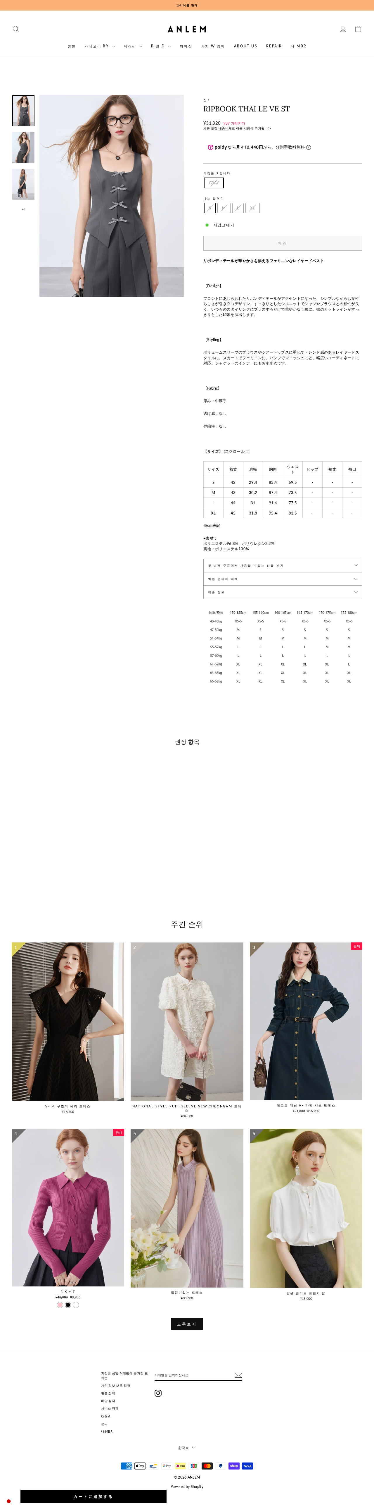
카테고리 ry (97, 46)
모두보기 (187, 1324)
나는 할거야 (213, 198)
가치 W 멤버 (213, 46)
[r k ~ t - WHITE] (76, 1305)
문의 (104, 1424)
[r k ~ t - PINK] (60, 1305)
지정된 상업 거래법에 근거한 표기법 (124, 1375)
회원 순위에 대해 (223, 579)
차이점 (186, 46)
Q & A (106, 1416)
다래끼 (131, 46)
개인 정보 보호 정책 (116, 1385)
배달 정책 (108, 1401)
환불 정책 (108, 1393)
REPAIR (274, 46)
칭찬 (71, 46)
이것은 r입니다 (217, 173)
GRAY (214, 182)
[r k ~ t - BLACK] (68, 1305)
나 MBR (299, 46)
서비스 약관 (110, 1408)
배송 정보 (216, 592)
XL (252, 208)
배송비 (223, 128)
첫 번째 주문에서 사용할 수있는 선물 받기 (246, 565)
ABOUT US (245, 46)
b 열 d (158, 46)
